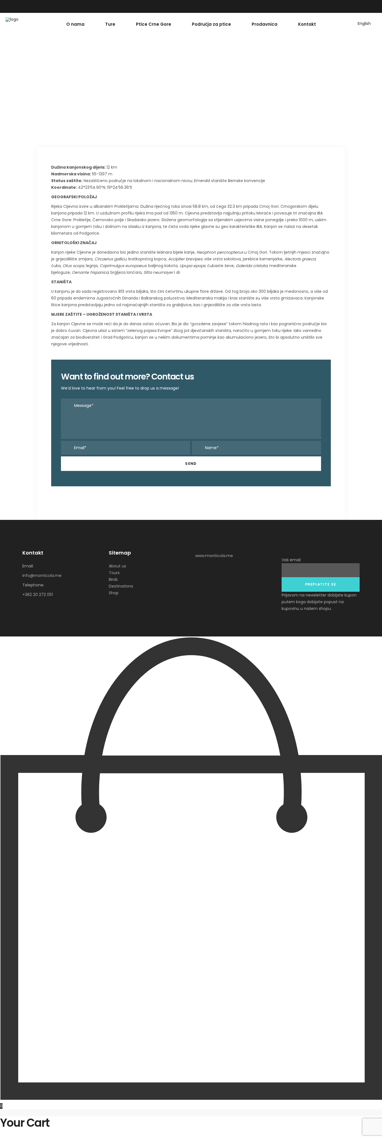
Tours (114, 573)
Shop (114, 593)
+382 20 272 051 (37, 594)
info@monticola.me (42, 575)
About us (117, 566)
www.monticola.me (214, 555)
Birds (113, 579)
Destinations (121, 586)
